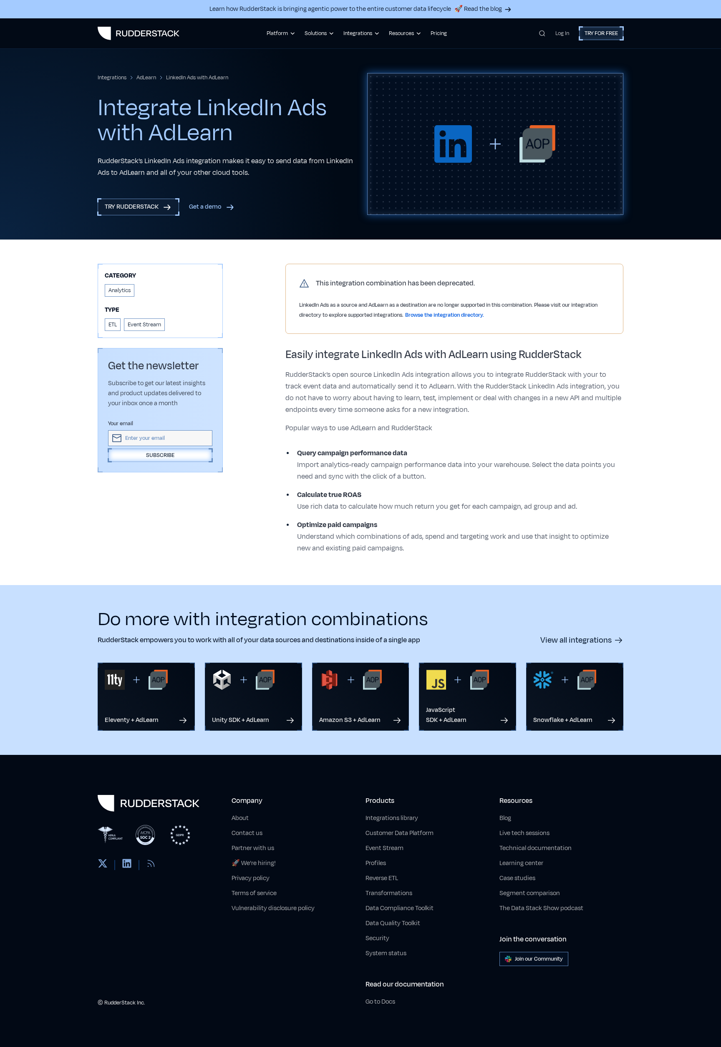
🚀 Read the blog (478, 9)
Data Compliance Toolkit (400, 908)
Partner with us (253, 848)
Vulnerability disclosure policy (273, 908)
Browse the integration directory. (444, 315)
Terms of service (254, 893)
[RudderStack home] (138, 33)
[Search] (542, 33)
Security (377, 938)
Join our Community (539, 959)
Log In (562, 33)
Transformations (389, 893)
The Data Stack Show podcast (541, 908)
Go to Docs (380, 1001)
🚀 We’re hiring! (254, 863)
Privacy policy (251, 878)
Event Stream (384, 848)
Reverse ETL (382, 878)
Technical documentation (535, 848)
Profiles (376, 863)
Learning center (521, 863)
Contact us (247, 833)
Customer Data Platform (400, 833)
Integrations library (392, 818)
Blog (505, 818)
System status (386, 953)
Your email (120, 423)
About (240, 818)
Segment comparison (529, 893)
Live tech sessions (524, 833)
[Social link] (103, 865)
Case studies (517, 878)
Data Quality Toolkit (393, 923)
